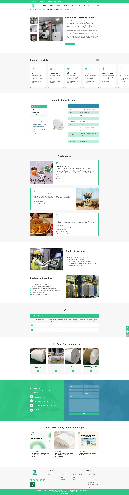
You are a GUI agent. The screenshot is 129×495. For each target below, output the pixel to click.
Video (49, 476)
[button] (34, 41)
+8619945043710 (42, 1)
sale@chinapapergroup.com (55, 1)
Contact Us (86, 5)
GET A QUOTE (70, 44)
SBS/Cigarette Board (37, 133)
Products (59, 5)
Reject (62, 493)
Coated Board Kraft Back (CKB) (39, 129)
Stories (66, 5)
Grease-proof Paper (36, 119)
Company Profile (51, 472)
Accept (66, 493)
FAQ (74, 477)
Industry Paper (35, 110)
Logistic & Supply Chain (78, 474)
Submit (83, 414)
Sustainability (50, 474)
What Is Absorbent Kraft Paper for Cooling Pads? (87, 454)
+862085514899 (35, 1)
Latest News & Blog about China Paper (65, 427)
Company (51, 5)
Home (44, 5)
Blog (74, 479)
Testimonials (75, 476)
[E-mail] (127, 330)
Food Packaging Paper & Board (46, 9)
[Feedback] (127, 333)
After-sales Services (77, 472)
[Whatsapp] (127, 327)
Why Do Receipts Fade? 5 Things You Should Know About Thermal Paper (40, 455)
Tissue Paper (35, 137)
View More (35, 458)
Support (73, 5)
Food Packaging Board (58, 9)
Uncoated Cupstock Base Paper (39, 124)
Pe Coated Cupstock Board (70, 9)
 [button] (94, 60)
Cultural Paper (35, 112)
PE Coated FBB (36, 131)
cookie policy (72, 491)
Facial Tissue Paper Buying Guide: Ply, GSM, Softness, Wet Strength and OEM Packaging (64, 455)
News (79, 5)
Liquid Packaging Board (37, 128)
